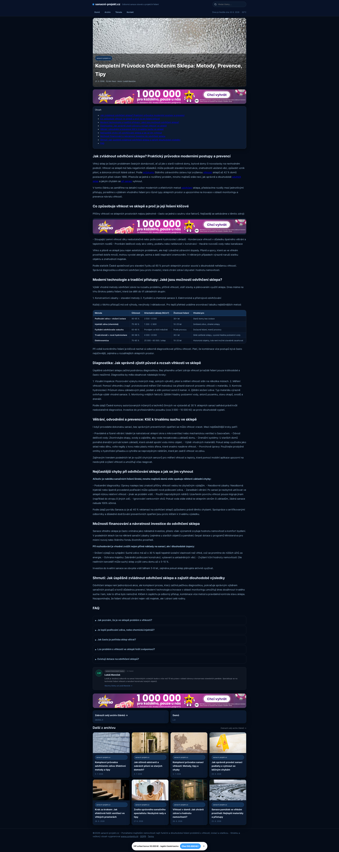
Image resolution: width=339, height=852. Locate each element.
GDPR (143, 836)
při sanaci (126, 181)
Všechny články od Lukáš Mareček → (118, 686)
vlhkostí (207, 172)
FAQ (102, 143)
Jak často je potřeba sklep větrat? (115, 639)
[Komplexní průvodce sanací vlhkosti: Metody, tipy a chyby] (189, 754)
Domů (97, 12)
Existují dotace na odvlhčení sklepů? (117, 659)
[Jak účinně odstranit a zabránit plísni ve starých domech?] (150, 754)
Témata (118, 12)
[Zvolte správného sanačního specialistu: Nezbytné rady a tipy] (150, 802)
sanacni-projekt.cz (107, 4)
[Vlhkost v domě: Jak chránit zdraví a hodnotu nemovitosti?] (189, 802)
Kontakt (130, 12)
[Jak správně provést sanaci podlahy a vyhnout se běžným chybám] (227, 754)
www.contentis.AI (129, 836)
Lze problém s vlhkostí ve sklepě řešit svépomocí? (125, 649)
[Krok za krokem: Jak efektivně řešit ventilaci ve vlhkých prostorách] (111, 802)
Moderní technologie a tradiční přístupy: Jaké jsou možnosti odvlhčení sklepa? (139, 122)
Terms (151, 836)
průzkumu (148, 172)
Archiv (108, 12)
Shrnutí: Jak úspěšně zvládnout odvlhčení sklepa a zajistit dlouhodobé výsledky (140, 139)
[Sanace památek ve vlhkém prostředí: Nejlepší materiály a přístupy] (227, 802)
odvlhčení (186, 187)
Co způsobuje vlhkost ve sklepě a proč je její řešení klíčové (130, 118)
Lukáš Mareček (112, 674)
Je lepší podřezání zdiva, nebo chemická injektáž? (125, 630)
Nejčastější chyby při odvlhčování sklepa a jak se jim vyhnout (131, 132)
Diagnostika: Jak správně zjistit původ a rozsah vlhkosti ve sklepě (133, 125)
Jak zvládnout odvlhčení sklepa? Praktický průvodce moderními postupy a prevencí (142, 115)
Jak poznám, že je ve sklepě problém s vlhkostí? (123, 620)
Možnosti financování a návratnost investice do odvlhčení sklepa (132, 136)
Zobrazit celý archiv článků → (233, 728)
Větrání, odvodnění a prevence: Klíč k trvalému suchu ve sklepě (132, 129)
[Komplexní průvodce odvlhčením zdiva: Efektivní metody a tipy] (111, 754)
